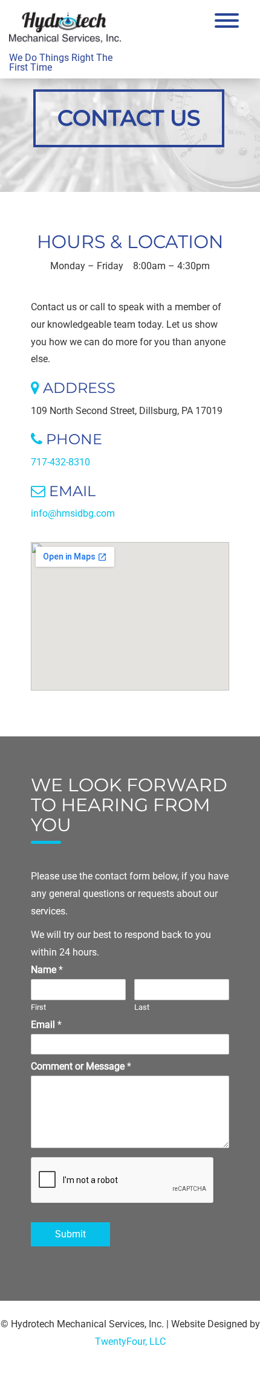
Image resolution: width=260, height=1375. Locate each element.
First (38, 1007)
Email (46, 1024)
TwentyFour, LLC (130, 1341)
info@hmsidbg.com (73, 513)
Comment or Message (81, 1066)
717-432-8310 (60, 462)
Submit (70, 1234)
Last (141, 1007)
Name (47, 969)
